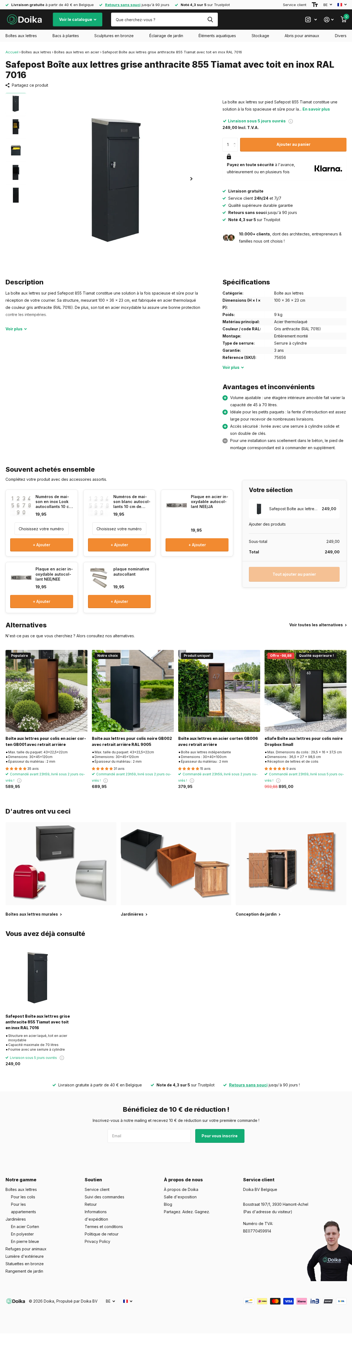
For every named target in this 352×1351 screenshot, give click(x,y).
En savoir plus (316, 109)
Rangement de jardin (24, 1271)
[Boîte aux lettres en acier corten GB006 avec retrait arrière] (219, 691)
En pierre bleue (25, 1241)
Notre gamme (21, 1179)
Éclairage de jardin (166, 35)
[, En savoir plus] (311, 19)
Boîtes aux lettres (21, 35)
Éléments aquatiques (217, 35)
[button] (191, 178)
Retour (91, 1204)
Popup (290, 121)
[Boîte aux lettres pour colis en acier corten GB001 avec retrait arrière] (46, 691)
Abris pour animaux (302, 35)
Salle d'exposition (180, 1197)
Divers (340, 35)
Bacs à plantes (66, 35)
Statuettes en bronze (25, 1263)
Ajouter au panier (293, 144)
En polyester (22, 1234)
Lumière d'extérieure (25, 1256)
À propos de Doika (181, 1189)
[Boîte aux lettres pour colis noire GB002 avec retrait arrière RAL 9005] (133, 691)
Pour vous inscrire (220, 1135)
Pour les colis (23, 1197)
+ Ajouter (41, 544)
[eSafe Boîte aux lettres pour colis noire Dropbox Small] (305, 691)
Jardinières (16, 1219)
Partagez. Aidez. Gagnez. (187, 1211)
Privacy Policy (97, 1241)
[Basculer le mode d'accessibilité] (315, 4)
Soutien (93, 1179)
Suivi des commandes (104, 1197)
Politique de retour (102, 1234)
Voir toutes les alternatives (316, 624)
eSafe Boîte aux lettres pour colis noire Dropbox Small (304, 741)
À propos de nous (183, 1179)
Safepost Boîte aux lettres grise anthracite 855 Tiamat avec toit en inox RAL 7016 (38, 1022)
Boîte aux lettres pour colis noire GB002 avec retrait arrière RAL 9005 (132, 741)
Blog (168, 1204)
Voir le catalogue (76, 19)
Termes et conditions (104, 1226)
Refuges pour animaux (26, 1248)
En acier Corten (25, 1226)
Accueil (12, 52)
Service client (294, 4)
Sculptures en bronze (114, 35)
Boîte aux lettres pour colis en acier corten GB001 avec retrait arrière (46, 741)
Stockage (260, 35)
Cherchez (210, 19)
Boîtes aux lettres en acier (76, 52)
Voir (14, 328)
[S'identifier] (329, 19)
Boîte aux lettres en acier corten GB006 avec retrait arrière (218, 741)
